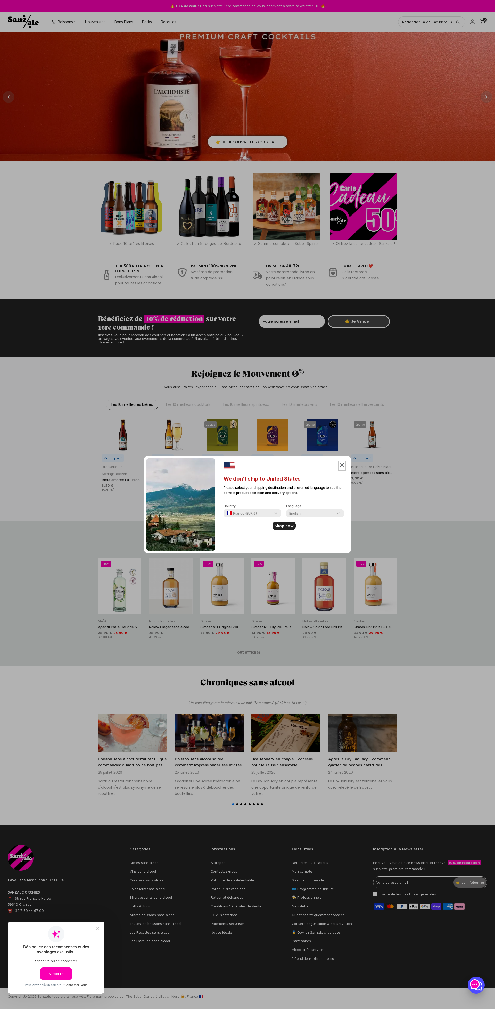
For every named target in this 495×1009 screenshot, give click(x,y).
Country (230, 506)
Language (293, 506)
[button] (342, 465)
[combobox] (242, 513)
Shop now (284, 525)
